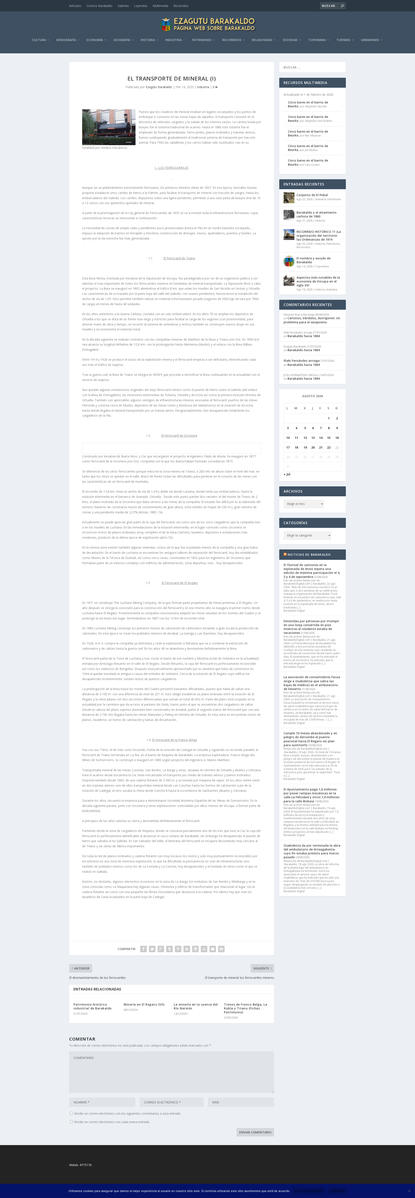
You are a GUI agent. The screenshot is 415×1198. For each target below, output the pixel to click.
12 (305, 438)
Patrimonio (202, 40)
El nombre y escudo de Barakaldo (313, 260)
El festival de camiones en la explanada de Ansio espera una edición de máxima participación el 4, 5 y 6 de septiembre (312, 571)
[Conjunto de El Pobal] (289, 197)
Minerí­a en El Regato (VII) (144, 1004)
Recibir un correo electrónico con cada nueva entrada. (112, 1122)
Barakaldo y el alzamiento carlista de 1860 (317, 214)
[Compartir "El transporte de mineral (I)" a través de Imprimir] (221, 949)
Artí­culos (75, 6)
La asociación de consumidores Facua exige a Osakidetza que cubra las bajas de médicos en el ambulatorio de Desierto (312, 683)
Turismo (343, 40)
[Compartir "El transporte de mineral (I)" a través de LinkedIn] (186, 949)
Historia (148, 40)
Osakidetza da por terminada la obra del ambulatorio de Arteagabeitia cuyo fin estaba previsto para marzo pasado (312, 851)
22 (328, 447)
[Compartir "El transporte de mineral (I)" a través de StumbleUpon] (204, 949)
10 (288, 438)
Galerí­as (123, 6)
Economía (94, 40)
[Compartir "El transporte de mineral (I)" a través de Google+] (160, 949)
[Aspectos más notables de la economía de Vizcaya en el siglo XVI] (289, 280)
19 (305, 447)
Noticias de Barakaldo (309, 554)
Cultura (39, 40)
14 (320, 438)
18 (296, 447)
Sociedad (290, 40)
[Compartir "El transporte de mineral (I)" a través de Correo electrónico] (212, 949)
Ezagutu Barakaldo (159, 87)
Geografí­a (121, 40)
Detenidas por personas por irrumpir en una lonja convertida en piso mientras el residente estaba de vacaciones (311, 627)
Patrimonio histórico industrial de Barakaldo (92, 1006)
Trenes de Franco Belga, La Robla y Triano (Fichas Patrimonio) (245, 1008)
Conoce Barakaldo (99, 6)
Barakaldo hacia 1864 (303, 336)
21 (320, 447)
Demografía (66, 40)
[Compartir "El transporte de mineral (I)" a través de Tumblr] (169, 949)
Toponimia (317, 40)
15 (328, 438)
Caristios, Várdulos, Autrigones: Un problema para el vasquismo (312, 320)
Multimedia (160, 6)
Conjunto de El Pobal (312, 195)
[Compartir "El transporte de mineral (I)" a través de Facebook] (143, 949)
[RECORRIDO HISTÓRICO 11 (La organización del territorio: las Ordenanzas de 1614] (289, 234)
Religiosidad (262, 40)
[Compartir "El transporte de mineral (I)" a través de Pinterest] (178, 949)
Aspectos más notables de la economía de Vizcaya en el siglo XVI (318, 281)
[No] (409, 1191)
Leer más (337, 1191)
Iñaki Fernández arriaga (302, 361)
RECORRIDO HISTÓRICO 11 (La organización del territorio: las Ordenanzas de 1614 (319, 235)
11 (296, 438)
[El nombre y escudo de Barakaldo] (289, 261)
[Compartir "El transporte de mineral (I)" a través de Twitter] (152, 949)
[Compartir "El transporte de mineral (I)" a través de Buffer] (195, 949)
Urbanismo (370, 40)
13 (313, 438)
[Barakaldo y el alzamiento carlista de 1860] (289, 215)
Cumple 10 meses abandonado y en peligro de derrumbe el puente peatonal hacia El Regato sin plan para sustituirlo (310, 739)
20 (313, 447)
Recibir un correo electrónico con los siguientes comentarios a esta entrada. (127, 1113)
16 (337, 438)
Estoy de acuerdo (309, 1191)
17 (288, 447)
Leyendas (140, 6)
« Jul (287, 474)
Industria (173, 40)
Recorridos (180, 6)
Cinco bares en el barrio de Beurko (308, 104)
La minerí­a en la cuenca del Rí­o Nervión (196, 1006)
